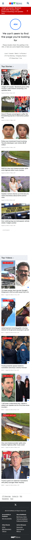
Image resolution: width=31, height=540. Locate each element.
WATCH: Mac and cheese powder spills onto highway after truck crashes (14, 169)
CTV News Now (13, 58)
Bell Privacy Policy (22, 517)
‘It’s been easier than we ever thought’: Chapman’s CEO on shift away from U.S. (15, 291)
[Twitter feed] (15, 505)
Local (5, 53)
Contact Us (15, 496)
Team (11, 498)
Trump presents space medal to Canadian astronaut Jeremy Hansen (14, 366)
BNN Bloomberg (6, 529)
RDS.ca (19, 531)
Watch (16, 53)
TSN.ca (4, 531)
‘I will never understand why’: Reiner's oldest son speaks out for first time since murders (15, 405)
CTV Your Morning (9, 55)
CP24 (3, 527)
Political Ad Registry (22, 521)
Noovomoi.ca (20, 529)
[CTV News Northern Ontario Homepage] (15, 3)
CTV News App (6, 496)
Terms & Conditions (22, 519)
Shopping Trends (21, 55)
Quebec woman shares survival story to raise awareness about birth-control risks (15, 195)
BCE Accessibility (7, 518)
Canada (11, 53)
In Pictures (23, 53)
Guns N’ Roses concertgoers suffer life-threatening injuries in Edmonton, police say (15, 115)
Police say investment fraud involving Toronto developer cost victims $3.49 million (14, 143)
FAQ (21, 496)
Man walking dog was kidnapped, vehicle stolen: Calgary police (15, 222)
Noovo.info (20, 527)
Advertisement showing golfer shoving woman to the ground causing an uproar (15, 329)
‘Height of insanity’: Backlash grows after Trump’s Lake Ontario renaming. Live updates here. (15, 88)
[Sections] (3, 3)
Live (21, 58)
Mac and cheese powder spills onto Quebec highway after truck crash (13, 444)
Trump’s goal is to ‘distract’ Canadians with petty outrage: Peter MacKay (14, 481)
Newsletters (5, 498)
